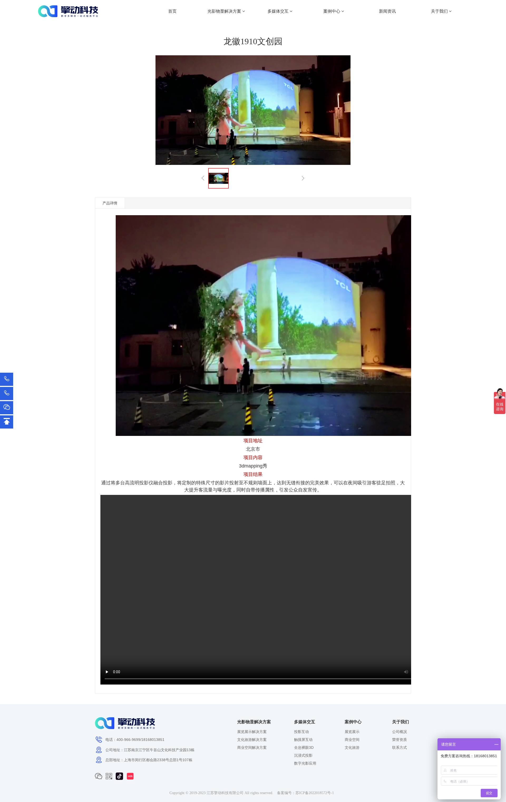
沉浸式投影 (303, 755)
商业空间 (352, 739)
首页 (172, 11)
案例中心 (332, 11)
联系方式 (399, 747)
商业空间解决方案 (252, 747)
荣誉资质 (399, 739)
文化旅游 (352, 747)
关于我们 (440, 11)
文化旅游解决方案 (252, 739)
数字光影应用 (305, 763)
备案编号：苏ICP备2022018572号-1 (305, 793)
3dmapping (250, 466)
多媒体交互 (278, 11)
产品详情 (110, 203)
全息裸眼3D (304, 747)
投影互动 (301, 732)
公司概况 (399, 732)
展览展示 (352, 732)
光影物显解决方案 (224, 11)
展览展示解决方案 (252, 732)
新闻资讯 (387, 11)
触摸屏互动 (303, 739)
